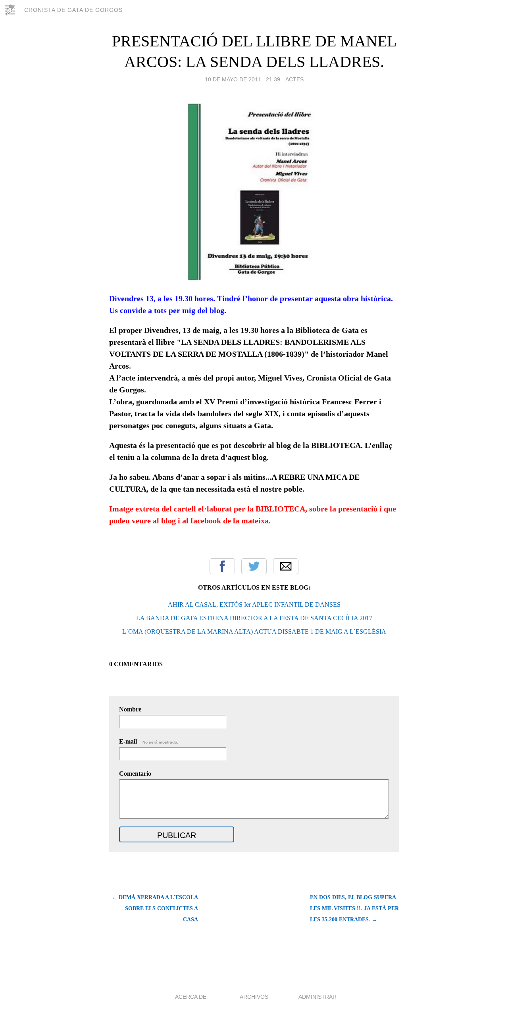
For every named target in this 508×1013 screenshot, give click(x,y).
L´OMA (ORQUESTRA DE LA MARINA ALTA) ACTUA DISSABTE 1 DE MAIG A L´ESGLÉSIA (254, 631)
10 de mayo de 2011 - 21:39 (242, 79)
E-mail (148, 741)
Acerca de (190, 997)
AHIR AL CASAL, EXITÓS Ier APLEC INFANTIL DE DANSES (254, 604)
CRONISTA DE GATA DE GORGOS (73, 10)
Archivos (254, 997)
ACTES (294, 79)
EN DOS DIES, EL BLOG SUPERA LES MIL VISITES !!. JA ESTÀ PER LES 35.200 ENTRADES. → (354, 908)
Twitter (254, 566)
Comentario (135, 773)
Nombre (130, 709)
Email (285, 566)
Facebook (222, 566)
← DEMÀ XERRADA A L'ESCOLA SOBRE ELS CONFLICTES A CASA (155, 908)
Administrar (317, 997)
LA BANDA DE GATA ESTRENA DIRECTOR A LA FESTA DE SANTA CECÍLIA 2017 (254, 618)
